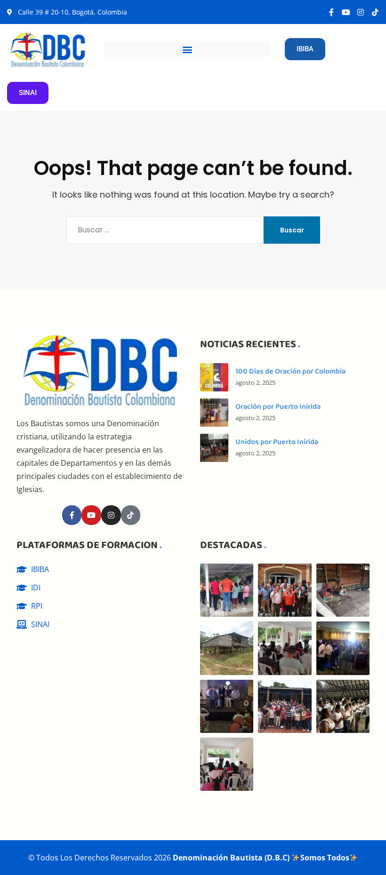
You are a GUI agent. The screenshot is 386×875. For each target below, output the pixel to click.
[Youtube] (346, 12)
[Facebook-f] (331, 12)
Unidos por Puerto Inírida (276, 442)
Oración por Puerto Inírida (278, 407)
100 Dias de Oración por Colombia (290, 371)
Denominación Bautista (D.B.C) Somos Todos (261, 857)
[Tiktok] (375, 12)
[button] (187, 49)
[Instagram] (360, 12)
